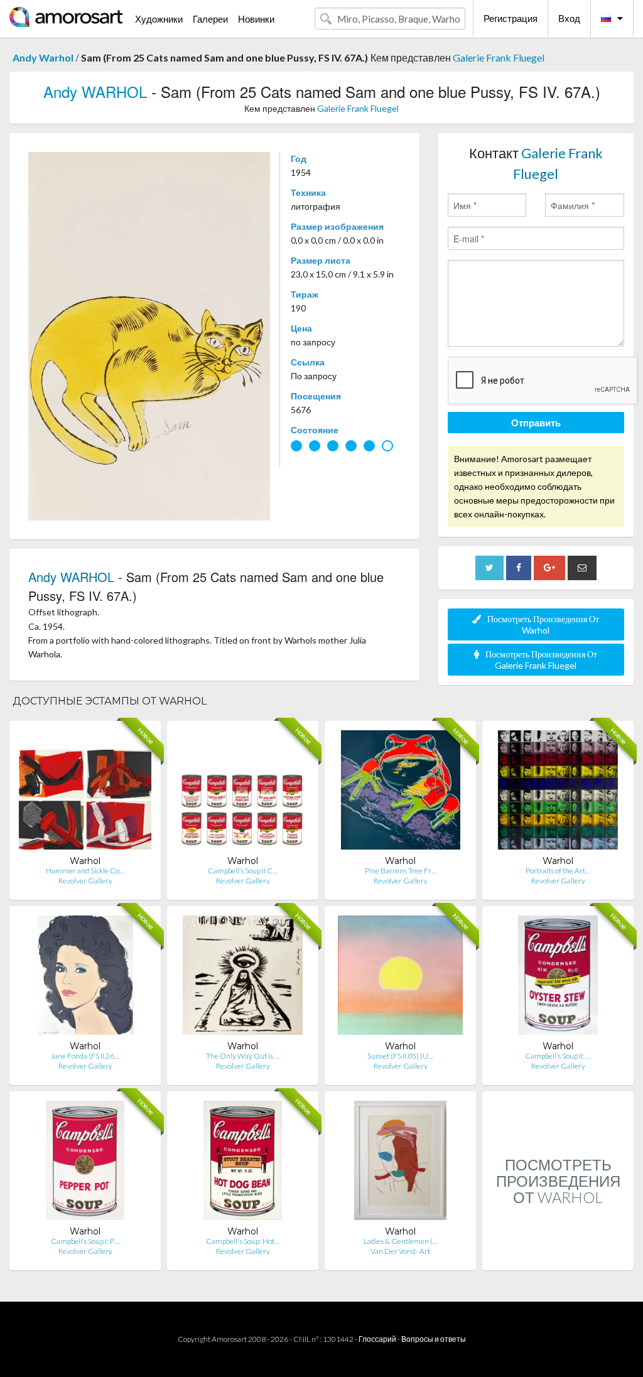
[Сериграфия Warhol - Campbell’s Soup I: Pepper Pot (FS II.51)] (85, 1163)
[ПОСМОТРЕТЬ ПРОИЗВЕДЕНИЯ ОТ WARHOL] (558, 1257)
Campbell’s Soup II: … (558, 1056)
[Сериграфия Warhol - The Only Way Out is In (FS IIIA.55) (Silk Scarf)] (243, 978)
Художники (159, 18)
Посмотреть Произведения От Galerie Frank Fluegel (541, 660)
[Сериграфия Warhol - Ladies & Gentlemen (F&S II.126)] (400, 1163)
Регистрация (511, 18)
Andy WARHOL (95, 91)
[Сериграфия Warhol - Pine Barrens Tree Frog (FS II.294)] (400, 793)
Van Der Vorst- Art (400, 1251)
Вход (569, 18)
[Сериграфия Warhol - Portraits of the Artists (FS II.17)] (557, 793)
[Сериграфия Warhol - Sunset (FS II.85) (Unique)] (400, 978)
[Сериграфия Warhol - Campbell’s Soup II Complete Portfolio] (242, 793)
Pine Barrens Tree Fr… (400, 870)
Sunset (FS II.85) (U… (400, 1056)
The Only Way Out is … (242, 1056)
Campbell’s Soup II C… (243, 870)
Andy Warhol (43, 57)
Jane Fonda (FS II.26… (85, 1056)
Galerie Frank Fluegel (498, 57)
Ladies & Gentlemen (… (401, 1241)
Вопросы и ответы (433, 1339)
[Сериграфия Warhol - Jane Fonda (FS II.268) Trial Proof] (85, 978)
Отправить (536, 422)
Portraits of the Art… (558, 870)
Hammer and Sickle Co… (85, 870)
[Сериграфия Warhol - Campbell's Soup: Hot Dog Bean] (242, 1163)
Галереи (210, 18)
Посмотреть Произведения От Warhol (543, 624)
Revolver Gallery (85, 880)
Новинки (256, 18)
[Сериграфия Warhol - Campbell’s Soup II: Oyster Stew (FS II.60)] (558, 978)
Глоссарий (377, 1339)
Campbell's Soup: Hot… (242, 1241)
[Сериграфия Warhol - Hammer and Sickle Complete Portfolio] (85, 793)
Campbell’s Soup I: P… (85, 1241)
